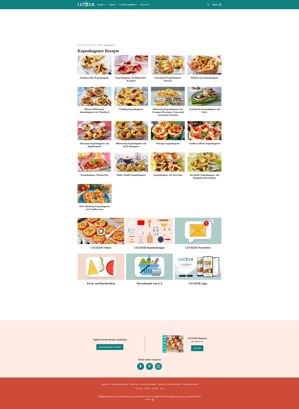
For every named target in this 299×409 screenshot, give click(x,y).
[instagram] (158, 366)
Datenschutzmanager (148, 384)
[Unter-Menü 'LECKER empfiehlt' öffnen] (136, 4)
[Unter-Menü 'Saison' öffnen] (115, 4)
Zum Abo (197, 348)
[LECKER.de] (86, 4)
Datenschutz (134, 384)
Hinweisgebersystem (190, 384)
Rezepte (100, 5)
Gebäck (100, 45)
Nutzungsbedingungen (119, 384)
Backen (93, 45)
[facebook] (140, 366)
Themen (147, 388)
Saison (111, 5)
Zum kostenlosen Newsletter (110, 347)
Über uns (144, 5)
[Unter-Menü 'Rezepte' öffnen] (105, 4)
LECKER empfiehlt (127, 5)
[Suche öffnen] (208, 5)
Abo (161, 388)
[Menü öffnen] (220, 4)
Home (80, 45)
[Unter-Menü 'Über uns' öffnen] (149, 4)
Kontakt (155, 388)
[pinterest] (149, 366)
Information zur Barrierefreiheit (169, 384)
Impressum (105, 384)
